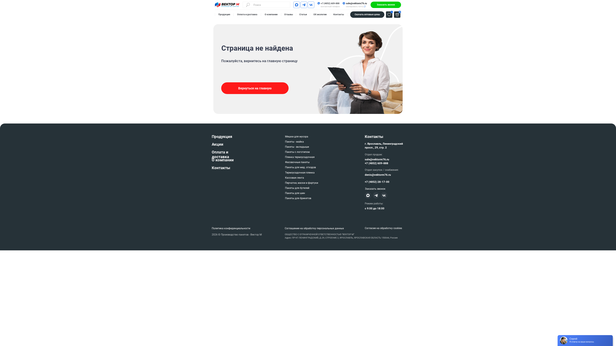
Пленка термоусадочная (300, 157)
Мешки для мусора (296, 136)
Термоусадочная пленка (300, 172)
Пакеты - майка (294, 141)
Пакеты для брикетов (298, 198)
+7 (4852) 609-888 (330, 3)
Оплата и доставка (220, 154)
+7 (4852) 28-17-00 (377, 181)
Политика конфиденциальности (231, 228)
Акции (217, 144)
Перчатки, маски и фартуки (301, 182)
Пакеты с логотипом (297, 151)
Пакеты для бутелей (297, 187)
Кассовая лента (294, 177)
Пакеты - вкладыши (297, 146)
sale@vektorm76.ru (356, 3)
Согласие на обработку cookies (383, 228)
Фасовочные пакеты (297, 162)
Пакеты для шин (295, 193)
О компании (223, 160)
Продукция (222, 136)
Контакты (221, 168)
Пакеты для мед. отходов (300, 167)
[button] (386, 5)
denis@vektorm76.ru (378, 174)
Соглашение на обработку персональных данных (314, 228)
